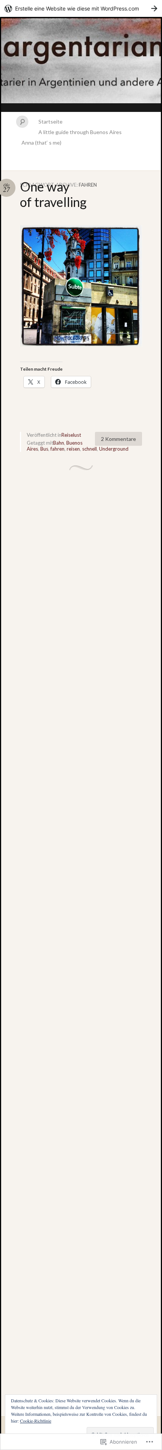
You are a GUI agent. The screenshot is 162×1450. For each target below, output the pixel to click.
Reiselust (71, 435)
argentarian (81, 65)
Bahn (58, 443)
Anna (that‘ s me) (41, 142)
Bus (44, 449)
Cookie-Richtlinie (35, 1421)
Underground (113, 449)
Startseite (50, 121)
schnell (89, 449)
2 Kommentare (118, 439)
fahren (57, 449)
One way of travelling (53, 194)
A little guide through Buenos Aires (80, 132)
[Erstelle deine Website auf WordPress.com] (81, 8)
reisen (73, 449)
